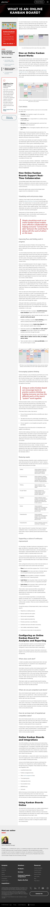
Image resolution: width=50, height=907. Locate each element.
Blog (35, 878)
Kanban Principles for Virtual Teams (8, 65)
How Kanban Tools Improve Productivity (8, 60)
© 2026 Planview (5, 904)
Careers (3, 872)
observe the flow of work (30, 201)
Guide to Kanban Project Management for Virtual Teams (8, 52)
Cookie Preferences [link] (22, 904)
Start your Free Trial (8, 110)
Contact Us (39, 893)
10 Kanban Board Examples (7, 73)
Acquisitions (5, 883)
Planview (5, 2)
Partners (3, 874)
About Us (3, 868)
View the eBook (9, 43)
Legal (10, 904)
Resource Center (37, 874)
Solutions (21, 865)
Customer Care (5, 880)
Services (20, 872)
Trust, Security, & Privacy (6, 876)
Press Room (36, 880)
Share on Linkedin (9, 117)
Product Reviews (37, 872)
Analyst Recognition (38, 868)
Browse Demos (39, 1)
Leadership (4, 870)
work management (27, 775)
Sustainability (4, 878)
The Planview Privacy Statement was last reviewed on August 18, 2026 (14, 897)
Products (21, 868)
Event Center (36, 876)
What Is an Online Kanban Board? (9, 69)
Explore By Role (23, 880)
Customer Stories (37, 870)
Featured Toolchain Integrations (24, 876)
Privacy (14, 904)
